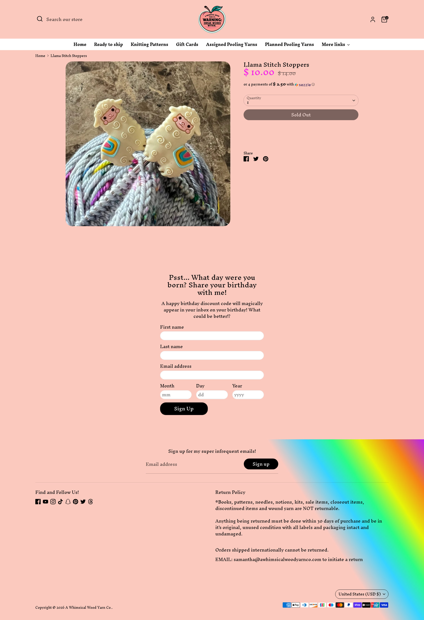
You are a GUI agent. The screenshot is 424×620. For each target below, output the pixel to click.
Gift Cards (187, 45)
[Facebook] (38, 501)
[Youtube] (45, 501)
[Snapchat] (68, 501)
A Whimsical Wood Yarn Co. (88, 607)
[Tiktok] (60, 501)
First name (172, 327)
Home (80, 45)
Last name (171, 346)
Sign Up (184, 408)
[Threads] (90, 501)
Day (200, 386)
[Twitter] (83, 501)
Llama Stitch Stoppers (69, 55)
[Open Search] (39, 18)
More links (334, 45)
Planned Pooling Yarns (289, 45)
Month (167, 386)
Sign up (261, 464)
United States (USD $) (360, 594)
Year (237, 386)
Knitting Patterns (149, 45)
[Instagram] (53, 501)
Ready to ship (108, 45)
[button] (301, 84)
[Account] (372, 19)
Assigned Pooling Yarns (231, 45)
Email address (175, 366)
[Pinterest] (75, 501)
